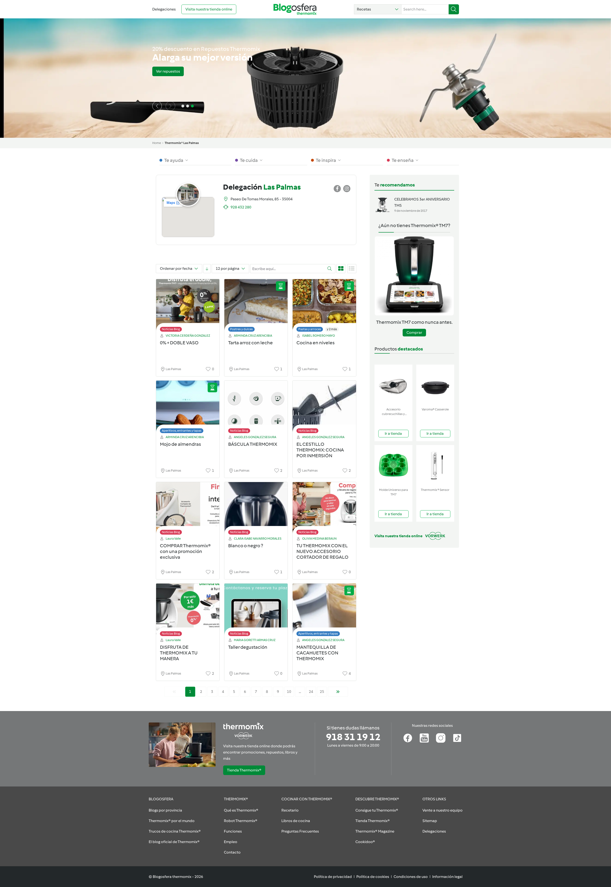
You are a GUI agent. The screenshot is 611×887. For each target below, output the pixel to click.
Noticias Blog (171, 329)
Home (156, 143)
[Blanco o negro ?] (256, 509)
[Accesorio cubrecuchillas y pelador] (393, 385)
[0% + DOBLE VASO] (187, 306)
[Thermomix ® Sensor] (435, 465)
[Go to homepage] (295, 9)
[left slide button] (157, 106)
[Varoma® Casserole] (435, 385)
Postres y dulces (241, 329)
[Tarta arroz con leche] (256, 306)
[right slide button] (170, 106)
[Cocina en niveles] (324, 306)
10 (289, 691)
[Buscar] (454, 9)
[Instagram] (440, 738)
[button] (377, 9)
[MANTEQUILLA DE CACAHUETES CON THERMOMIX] (324, 611)
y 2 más (332, 329)
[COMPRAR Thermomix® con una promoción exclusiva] (187, 509)
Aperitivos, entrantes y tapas (181, 430)
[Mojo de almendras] (187, 408)
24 (311, 691)
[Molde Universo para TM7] (393, 465)
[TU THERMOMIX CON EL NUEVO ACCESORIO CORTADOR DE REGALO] (324, 509)
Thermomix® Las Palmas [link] (182, 143)
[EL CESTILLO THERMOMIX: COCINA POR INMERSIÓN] (324, 408)
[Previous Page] (174, 692)
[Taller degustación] (256, 611)
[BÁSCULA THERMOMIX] (256, 408)
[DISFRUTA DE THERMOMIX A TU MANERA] (187, 611)
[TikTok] (457, 738)
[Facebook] (407, 738)
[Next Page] (338, 692)
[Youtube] (424, 738)
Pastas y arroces (309, 329)
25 (322, 691)
